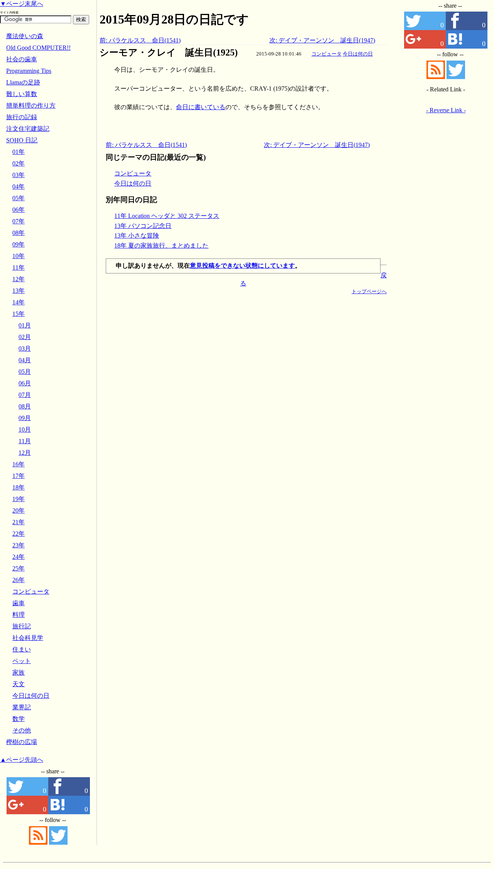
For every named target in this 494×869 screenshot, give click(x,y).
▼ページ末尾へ (21, 3)
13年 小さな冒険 (136, 235)
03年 (18, 175)
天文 (18, 684)
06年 (18, 209)
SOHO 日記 (21, 140)
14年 (18, 302)
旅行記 (21, 626)
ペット (21, 661)
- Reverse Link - (446, 110)
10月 (25, 429)
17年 (18, 475)
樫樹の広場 (21, 742)
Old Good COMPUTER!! (38, 47)
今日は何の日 (358, 54)
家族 (18, 672)
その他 (21, 730)
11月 (25, 441)
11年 (18, 267)
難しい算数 (21, 94)
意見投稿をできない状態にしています (242, 265)
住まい (21, 649)
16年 (18, 464)
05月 (25, 371)
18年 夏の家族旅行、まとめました (161, 245)
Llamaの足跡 (23, 82)
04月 (25, 360)
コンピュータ (326, 54)
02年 (18, 163)
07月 (25, 394)
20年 (18, 510)
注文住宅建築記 (27, 128)
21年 (18, 522)
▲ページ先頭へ (21, 759)
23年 (18, 545)
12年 (18, 279)
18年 (18, 487)
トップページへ (369, 291)
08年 (18, 232)
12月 (25, 452)
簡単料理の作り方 (31, 105)
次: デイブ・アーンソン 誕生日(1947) (322, 40)
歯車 (18, 603)
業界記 (21, 707)
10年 (18, 256)
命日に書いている (200, 107)
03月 (25, 348)
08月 (25, 406)
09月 (25, 418)
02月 (25, 337)
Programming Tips (28, 70)
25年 (18, 568)
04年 (18, 186)
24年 (18, 556)
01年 (18, 151)
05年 (18, 198)
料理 (18, 614)
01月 (25, 325)
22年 (18, 533)
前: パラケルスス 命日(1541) (140, 40)
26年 (18, 580)
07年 (18, 221)
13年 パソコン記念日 (142, 226)
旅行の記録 (21, 117)
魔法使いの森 (24, 36)
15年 (18, 313)
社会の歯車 (21, 59)
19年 (18, 499)
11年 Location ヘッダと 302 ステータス (166, 216)
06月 (25, 383)
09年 (18, 244)
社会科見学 (27, 637)
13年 (18, 290)
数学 (18, 718)
